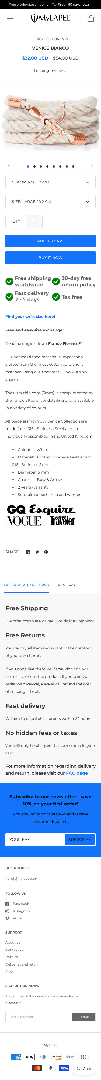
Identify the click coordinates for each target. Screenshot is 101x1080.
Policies (11, 957)
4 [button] (47, 166)
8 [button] (73, 166)
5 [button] (54, 166)
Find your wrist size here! (30, 316)
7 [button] (67, 166)
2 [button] (34, 166)
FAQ (9, 972)
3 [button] (41, 166)
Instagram (21, 911)
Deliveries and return (22, 964)
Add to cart (50, 241)
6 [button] (60, 166)
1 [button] (28, 166)
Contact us (14, 950)
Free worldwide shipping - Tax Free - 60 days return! (50, 4)
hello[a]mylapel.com (22, 878)
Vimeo (18, 918)
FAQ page (77, 773)
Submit (83, 1017)
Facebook (21, 903)
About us (12, 942)
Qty (16, 221)
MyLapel (50, 1045)
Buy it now (51, 257)
